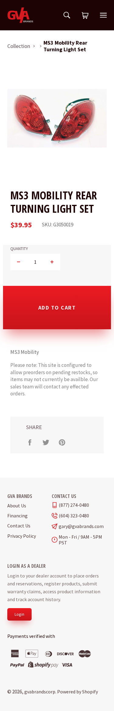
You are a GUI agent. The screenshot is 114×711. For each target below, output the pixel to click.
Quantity (19, 248)
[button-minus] (18, 262)
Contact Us (18, 526)
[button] (85, 16)
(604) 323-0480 (74, 516)
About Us (16, 506)
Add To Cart (57, 307)
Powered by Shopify (77, 692)
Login (19, 614)
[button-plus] (51, 262)
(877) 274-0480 (74, 505)
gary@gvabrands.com (81, 526)
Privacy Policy (21, 536)
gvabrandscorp (39, 692)
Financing (17, 516)
